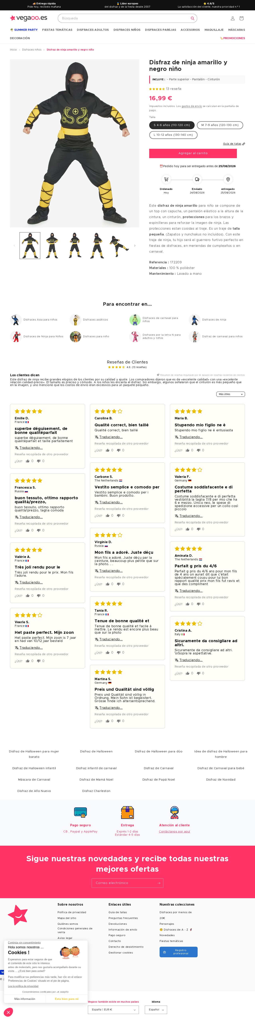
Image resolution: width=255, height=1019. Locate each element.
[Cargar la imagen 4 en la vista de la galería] (97, 245)
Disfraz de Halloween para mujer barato (34, 754)
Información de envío (123, 930)
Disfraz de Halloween (96, 751)
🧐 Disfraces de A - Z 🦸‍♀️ (176, 930)
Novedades (167, 935)
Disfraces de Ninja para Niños (43, 336)
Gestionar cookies (121, 953)
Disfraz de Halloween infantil (34, 768)
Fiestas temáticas (171, 941)
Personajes (167, 924)
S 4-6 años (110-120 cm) (172, 125)
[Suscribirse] (158, 883)
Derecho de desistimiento (126, 947)
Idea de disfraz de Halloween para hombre (220, 754)
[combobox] (127, 18)
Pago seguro (117, 935)
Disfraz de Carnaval (159, 768)
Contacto (115, 941)
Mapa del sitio (67, 918)
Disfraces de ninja (214, 319)
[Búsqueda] (192, 18)
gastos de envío (192, 106)
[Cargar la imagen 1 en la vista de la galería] (30, 245)
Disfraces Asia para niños (40, 319)
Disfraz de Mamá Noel (96, 779)
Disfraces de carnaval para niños (160, 320)
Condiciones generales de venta (75, 930)
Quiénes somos (68, 924)
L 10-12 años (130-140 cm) (173, 135)
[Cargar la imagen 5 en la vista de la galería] (119, 245)
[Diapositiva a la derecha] (134, 245)
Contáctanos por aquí (174, 831)
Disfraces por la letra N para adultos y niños (161, 336)
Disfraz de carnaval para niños (222, 336)
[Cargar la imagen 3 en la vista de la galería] (74, 245)
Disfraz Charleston (96, 791)
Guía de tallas (118, 912)
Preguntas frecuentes (123, 918)
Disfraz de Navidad (221, 779)
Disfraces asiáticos (95, 319)
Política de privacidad (72, 912)
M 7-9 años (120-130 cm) (220, 125)
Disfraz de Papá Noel (158, 779)
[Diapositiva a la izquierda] (14, 245)
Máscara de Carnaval (34, 779)
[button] (24, 30)
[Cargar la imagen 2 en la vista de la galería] (52, 245)
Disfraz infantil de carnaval (96, 768)
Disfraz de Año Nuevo (34, 791)
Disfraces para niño (96, 336)
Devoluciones (118, 924)
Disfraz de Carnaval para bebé (220, 768)
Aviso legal (65, 938)
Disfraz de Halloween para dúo (158, 751)
